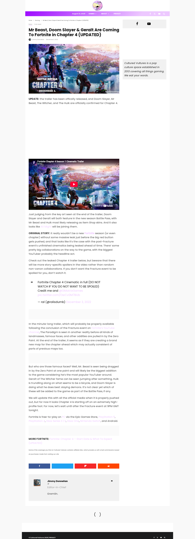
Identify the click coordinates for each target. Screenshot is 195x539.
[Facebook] (150, 13)
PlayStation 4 (37, 421)
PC (63, 417)
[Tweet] (62, 466)
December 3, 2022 (78, 302)
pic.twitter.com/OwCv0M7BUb (59, 295)
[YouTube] (159, 13)
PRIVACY (52, 538)
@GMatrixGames (71, 291)
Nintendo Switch (90, 421)
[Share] (39, 466)
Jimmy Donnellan (38, 39)
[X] (154, 13)
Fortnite (89, 233)
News (30, 24)
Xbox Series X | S (56, 421)
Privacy (117, 14)
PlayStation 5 (107, 417)
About (104, 14)
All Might (46, 226)
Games (91, 14)
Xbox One (73, 421)
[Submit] (108, 466)
